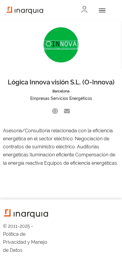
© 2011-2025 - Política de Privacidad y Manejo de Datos (25, 238)
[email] (67, 111)
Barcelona (61, 91)
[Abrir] (101, 10)
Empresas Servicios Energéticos (61, 98)
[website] (55, 111)
